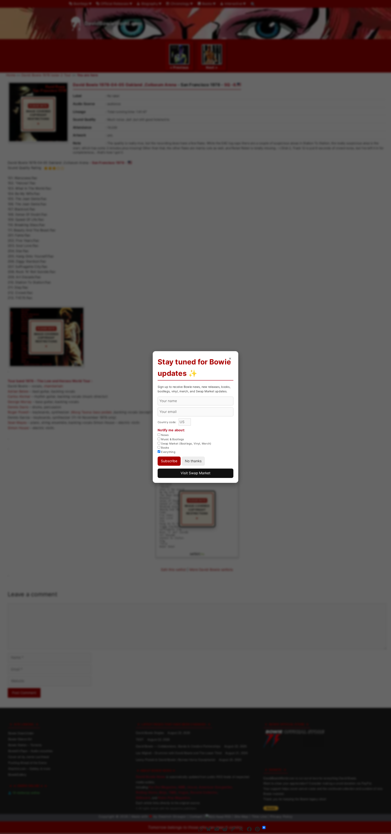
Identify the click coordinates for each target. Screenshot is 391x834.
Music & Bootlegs (172, 439)
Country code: (167, 422)
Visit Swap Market (195, 473)
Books (164, 447)
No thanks (193, 461)
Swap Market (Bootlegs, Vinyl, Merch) (185, 443)
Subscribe (169, 461)
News (164, 435)
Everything (167, 451)
